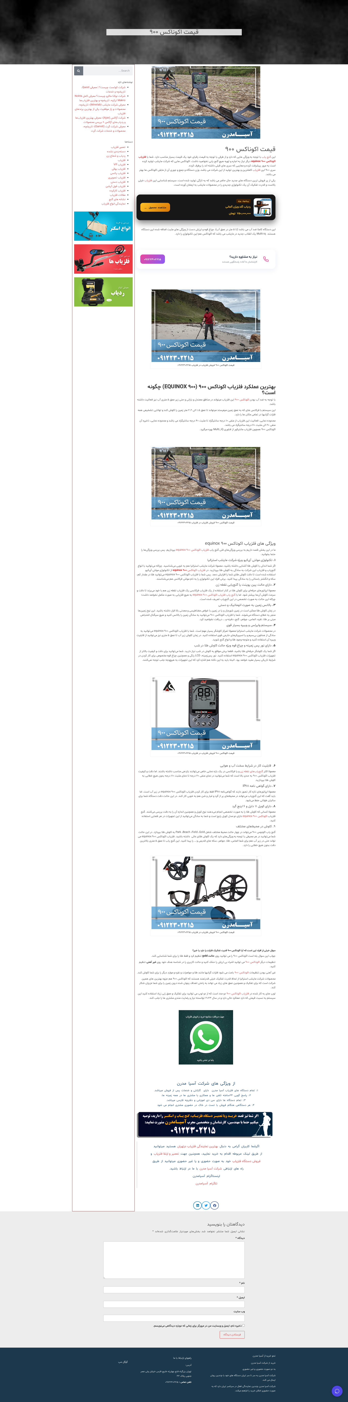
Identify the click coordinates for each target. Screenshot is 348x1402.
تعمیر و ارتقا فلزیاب (166, 1154)
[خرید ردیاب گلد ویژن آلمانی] (206, 207)
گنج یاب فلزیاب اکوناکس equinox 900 (214, 595)
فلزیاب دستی (118, 182)
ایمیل (241, 1298)
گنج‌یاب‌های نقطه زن (251, 771)
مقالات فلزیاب (117, 195)
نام (242, 1283)
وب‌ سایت (239, 1312)
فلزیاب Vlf (119, 165)
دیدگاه (240, 1238)
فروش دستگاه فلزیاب (246, 1161)
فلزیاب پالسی (117, 173)
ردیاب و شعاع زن (115, 156)
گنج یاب (266, 157)
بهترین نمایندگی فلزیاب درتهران (197, 1146)
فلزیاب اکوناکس (189, 570)
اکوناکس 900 (252, 962)
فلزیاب (256, 170)
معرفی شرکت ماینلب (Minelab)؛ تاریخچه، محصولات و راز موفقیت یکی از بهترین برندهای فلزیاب (100, 109)
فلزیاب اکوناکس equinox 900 (192, 550)
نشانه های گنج (117, 199)
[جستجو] (78, 70)
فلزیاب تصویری (116, 178)
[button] (214, 1205)
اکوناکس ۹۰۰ (242, 400)
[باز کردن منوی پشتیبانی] (337, 1391)
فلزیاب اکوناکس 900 (238, 994)
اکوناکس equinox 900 (255, 816)
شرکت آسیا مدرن (211, 1169)
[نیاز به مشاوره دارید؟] (206, 259)
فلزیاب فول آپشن (115, 186)
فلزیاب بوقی (118, 169)
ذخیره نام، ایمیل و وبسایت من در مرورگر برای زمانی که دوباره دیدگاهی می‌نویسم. (197, 1326)
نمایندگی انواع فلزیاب (113, 204)
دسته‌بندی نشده (116, 152)
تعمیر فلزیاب (118, 147)
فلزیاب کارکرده (117, 191)
